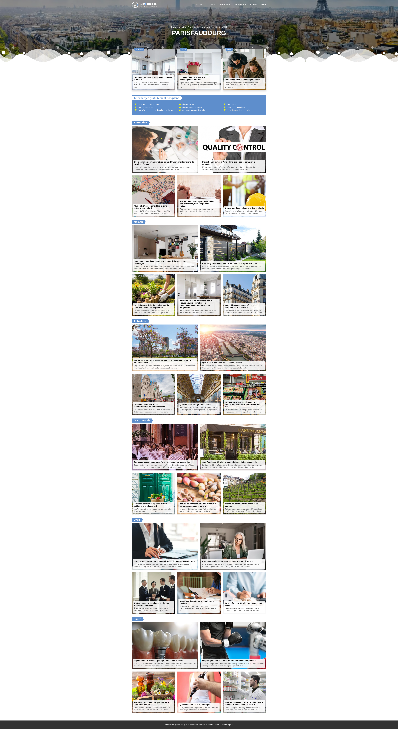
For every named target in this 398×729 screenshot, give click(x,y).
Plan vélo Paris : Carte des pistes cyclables (155, 110)
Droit (213, 5)
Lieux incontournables (236, 107)
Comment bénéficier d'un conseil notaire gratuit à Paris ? (227, 561)
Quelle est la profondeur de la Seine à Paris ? (222, 363)
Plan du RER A (188, 104)
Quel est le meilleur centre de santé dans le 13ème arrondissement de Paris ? (244, 703)
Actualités (201, 5)
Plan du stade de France (192, 107)
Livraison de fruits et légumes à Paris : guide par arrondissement (151, 505)
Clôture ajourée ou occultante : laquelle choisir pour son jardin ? (231, 263)
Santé (263, 5)
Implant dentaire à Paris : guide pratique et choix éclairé (158, 661)
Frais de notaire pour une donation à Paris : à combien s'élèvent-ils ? (164, 561)
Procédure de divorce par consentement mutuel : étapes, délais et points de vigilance (197, 203)
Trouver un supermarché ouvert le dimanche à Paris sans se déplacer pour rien (243, 404)
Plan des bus (232, 104)
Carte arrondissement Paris (149, 104)
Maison (253, 5)
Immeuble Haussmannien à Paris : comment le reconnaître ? (240, 306)
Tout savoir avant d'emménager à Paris (242, 80)
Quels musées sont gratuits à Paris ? (196, 405)
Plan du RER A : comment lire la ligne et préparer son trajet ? (151, 207)
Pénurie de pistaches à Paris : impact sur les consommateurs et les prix (198, 505)
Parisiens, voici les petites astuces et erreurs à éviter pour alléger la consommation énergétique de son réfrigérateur (196, 304)
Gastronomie (240, 5)
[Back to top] (392, 723)
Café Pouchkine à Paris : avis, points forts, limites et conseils (229, 462)
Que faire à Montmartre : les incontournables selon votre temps (149, 405)
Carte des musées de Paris (193, 110)
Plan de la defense (145, 107)
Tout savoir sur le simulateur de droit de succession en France (151, 604)
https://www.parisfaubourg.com (177, 725)
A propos (209, 725)
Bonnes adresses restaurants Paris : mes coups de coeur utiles (162, 462)
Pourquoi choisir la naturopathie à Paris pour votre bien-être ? (151, 703)
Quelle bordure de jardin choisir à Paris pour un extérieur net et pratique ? (151, 306)
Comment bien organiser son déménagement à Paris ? (192, 78)
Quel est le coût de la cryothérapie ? (196, 705)
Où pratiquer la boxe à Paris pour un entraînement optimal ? (229, 661)
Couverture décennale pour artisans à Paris (244, 208)
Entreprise (225, 5)
